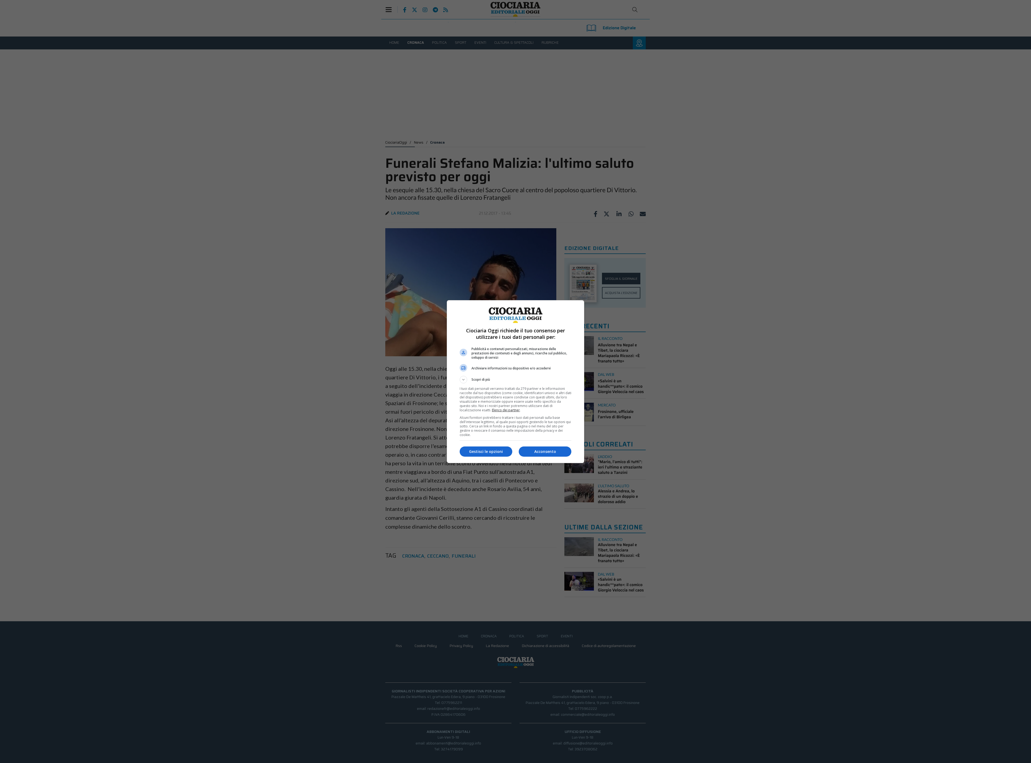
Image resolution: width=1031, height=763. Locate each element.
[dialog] (515, 381)
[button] (515, 379)
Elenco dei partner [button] (506, 410)
